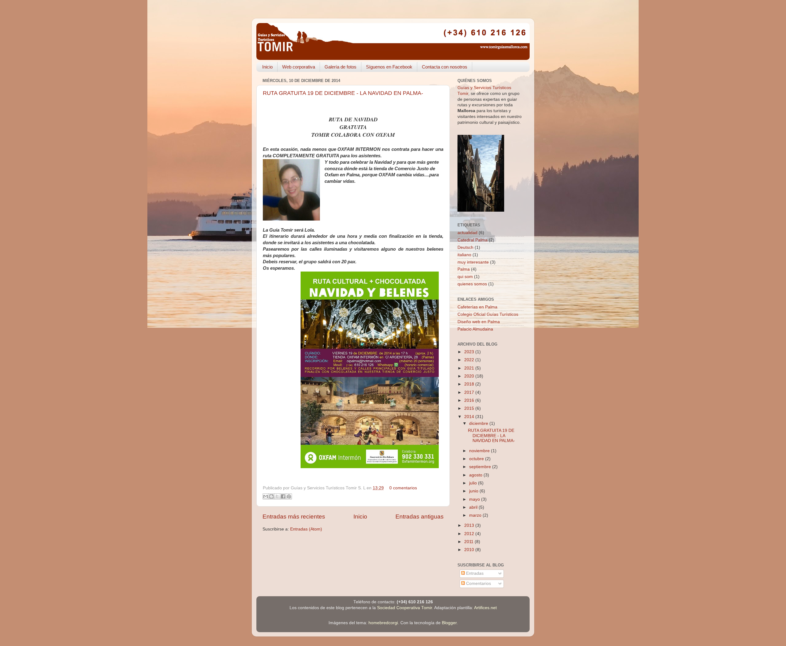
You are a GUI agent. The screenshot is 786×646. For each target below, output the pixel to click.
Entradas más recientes (294, 516)
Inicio (267, 66)
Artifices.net (485, 607)
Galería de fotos (340, 66)
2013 (469, 525)
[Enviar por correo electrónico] (266, 496)
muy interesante (473, 262)
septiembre (480, 466)
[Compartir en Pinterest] (289, 496)
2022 (469, 360)
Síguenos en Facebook (389, 66)
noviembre (480, 450)
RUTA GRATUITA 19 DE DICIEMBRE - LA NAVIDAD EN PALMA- (343, 93)
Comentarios (478, 583)
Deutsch (465, 247)
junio (474, 491)
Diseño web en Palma (478, 321)
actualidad (467, 232)
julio (473, 483)
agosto (476, 475)
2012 (469, 533)
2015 (469, 408)
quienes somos (472, 284)
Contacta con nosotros (444, 66)
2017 (469, 392)
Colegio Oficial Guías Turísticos (487, 314)
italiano (464, 255)
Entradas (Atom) (306, 529)
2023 (469, 352)
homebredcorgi (383, 623)
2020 (469, 376)
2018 (469, 384)
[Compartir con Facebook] (283, 496)
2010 (469, 549)
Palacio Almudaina (475, 329)
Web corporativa (298, 66)
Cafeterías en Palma (477, 307)
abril (474, 507)
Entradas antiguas (419, 516)
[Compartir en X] (277, 496)
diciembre (479, 423)
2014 (469, 416)
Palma (463, 269)
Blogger (449, 623)
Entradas (474, 573)
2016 (469, 400)
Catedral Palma (472, 240)
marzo (476, 515)
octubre (477, 458)
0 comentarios (403, 488)
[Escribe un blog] (271, 496)
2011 (469, 541)
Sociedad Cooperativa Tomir (404, 607)
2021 (469, 368)
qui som (465, 276)
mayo (475, 499)
